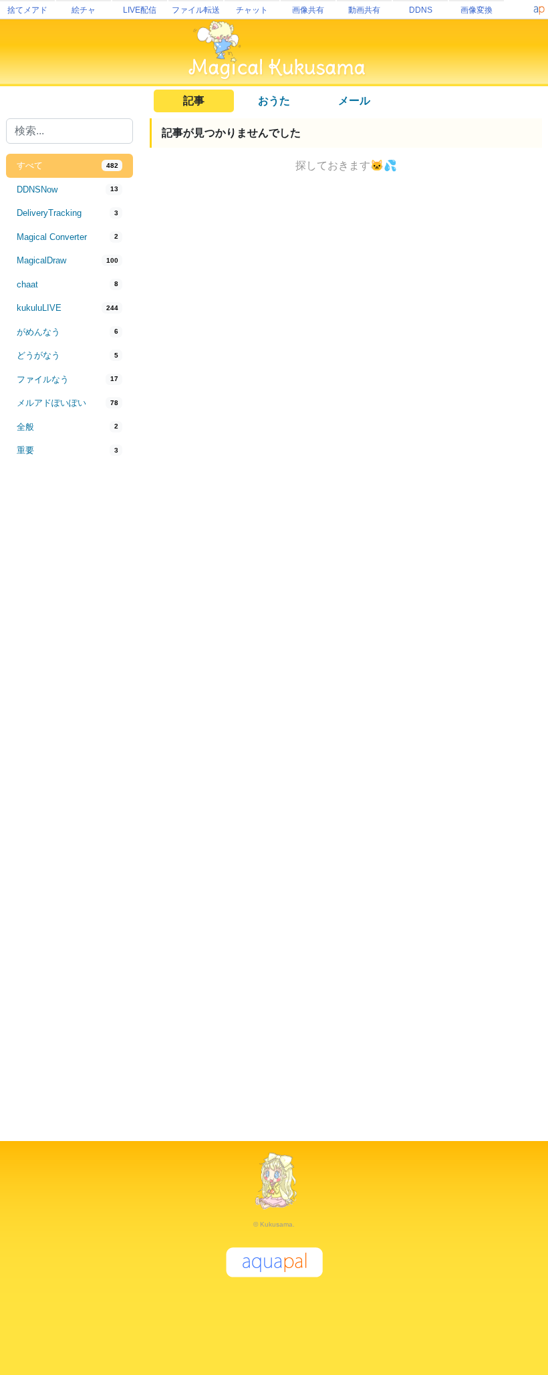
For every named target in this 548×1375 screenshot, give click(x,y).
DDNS (420, 10)
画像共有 (308, 10)
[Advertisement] (69, 683)
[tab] (69, 166)
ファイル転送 (196, 10)
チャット (252, 10)
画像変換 (476, 10)
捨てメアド (27, 10)
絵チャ (84, 10)
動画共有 (364, 10)
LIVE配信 (139, 10)
